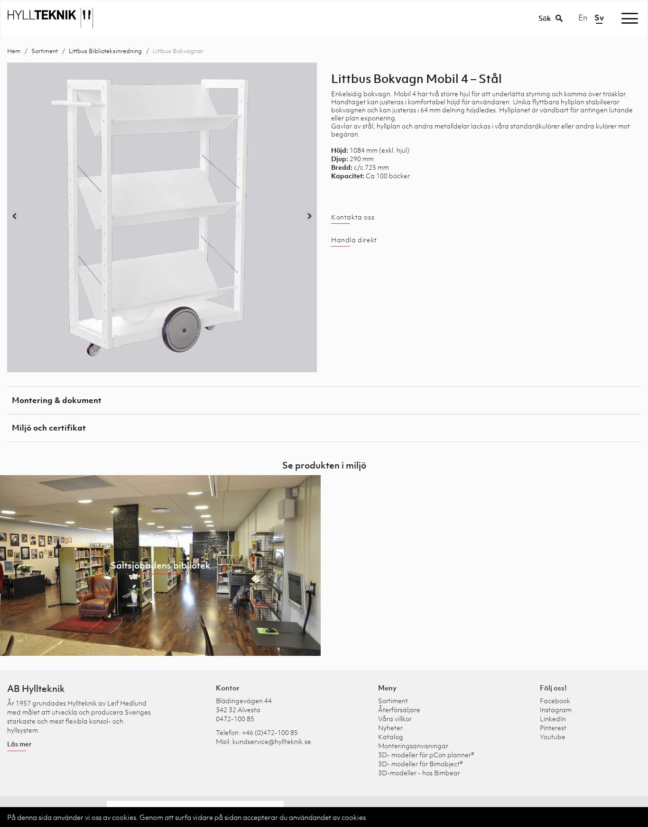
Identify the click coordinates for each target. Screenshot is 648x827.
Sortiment (44, 51)
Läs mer (19, 743)
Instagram (556, 709)
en (583, 17)
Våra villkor (395, 718)
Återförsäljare (399, 709)
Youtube (552, 736)
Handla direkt (354, 240)
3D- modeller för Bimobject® (420, 763)
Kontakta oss (352, 217)
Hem (13, 51)
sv (599, 17)
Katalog (390, 736)
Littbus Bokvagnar (178, 51)
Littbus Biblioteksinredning (105, 51)
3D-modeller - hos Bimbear (419, 772)
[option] (162, 217)
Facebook (555, 700)
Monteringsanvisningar (413, 745)
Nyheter (390, 727)
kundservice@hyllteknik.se (271, 741)
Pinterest (553, 727)
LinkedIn (553, 718)
